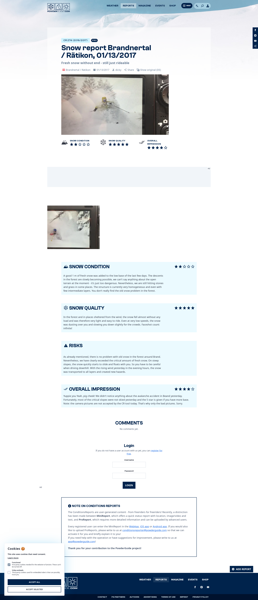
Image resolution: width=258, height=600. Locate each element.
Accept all (34, 582)
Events (160, 5)
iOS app (144, 526)
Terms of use (168, 597)
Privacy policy (201, 597)
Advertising (150, 597)
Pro (94, 40)
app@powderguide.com (81, 541)
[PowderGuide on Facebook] (255, 30)
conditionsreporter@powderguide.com (144, 530)
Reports (128, 5)
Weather (112, 5)
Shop (172, 5)
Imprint (184, 597)
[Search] (202, 5)
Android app (160, 526)
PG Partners (118, 597)
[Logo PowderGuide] (58, 7)
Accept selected (34, 589)
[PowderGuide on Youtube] (255, 40)
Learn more (13, 558)
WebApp (134, 526)
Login (129, 485)
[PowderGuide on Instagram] (255, 35)
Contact (102, 597)
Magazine (145, 5)
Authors (134, 597)
